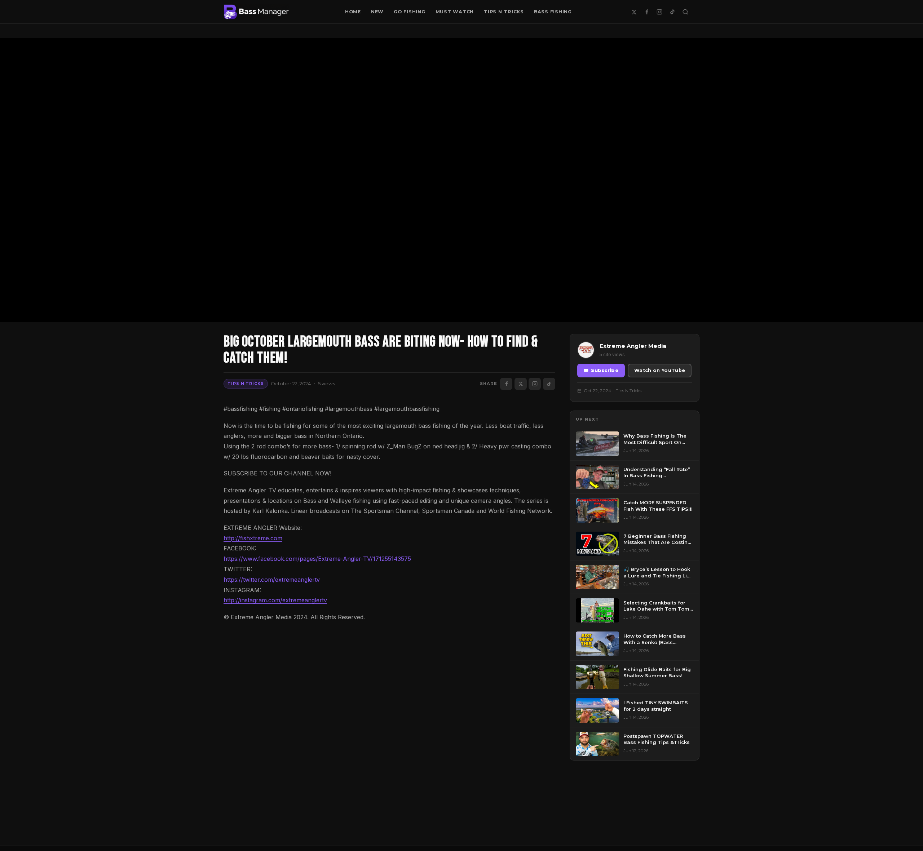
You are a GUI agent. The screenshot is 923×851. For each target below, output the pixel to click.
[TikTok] (672, 12)
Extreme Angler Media (633, 345)
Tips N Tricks (504, 11)
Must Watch (455, 11)
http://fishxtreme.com (253, 538)
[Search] (685, 12)
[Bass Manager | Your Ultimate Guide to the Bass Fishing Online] (256, 11)
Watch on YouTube (659, 370)
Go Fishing (409, 11)
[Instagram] (659, 12)
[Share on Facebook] (506, 384)
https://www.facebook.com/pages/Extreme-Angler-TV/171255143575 (317, 558)
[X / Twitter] (634, 12)
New (377, 11)
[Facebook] (647, 12)
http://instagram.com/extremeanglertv (275, 600)
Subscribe (604, 370)
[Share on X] (521, 384)
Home (353, 11)
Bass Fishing (553, 11)
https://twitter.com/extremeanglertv (272, 579)
